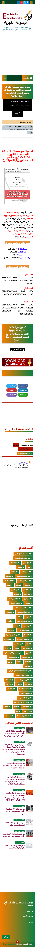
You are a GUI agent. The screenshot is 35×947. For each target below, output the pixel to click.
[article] (17, 409)
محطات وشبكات (15, 603)
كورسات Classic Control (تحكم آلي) (19, 671)
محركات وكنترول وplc (23, 621)
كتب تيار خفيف (25, 571)
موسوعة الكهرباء (8, 944)
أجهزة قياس (17, 644)
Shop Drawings (25, 693)
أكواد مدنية (27, 626)
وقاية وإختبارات (12, 657)
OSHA (7, 707)
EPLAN (27, 684)
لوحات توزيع (26, 648)
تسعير (28, 653)
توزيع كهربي (26, 562)
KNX (28, 644)
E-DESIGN (26, 707)
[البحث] (3, 2)
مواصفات (26, 109)
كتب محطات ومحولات (23, 576)
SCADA (27, 662)
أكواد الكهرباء (13, 105)
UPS (18, 662)
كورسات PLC (8, 639)
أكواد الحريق (14, 590)
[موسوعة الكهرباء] (17, 20)
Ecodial (8, 684)
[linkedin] (18, 2)
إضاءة (9, 585)
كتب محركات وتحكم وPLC (22, 558)
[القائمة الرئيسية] (4, 78)
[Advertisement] (17, 54)
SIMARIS (27, 711)
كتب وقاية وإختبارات (24, 581)
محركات (16, 594)
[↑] (17, 941)
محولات (27, 617)
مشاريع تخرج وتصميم (23, 680)
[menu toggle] (31, 2)
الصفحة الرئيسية (25, 105)
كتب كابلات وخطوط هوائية (22, 608)
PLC (19, 617)
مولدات (28, 603)
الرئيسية (26, 78)
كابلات (18, 585)
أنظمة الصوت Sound (23, 716)
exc (17, 711)
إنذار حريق (27, 599)
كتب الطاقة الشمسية (24, 612)
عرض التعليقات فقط (25, 449)
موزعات (10, 630)
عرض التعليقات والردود (24, 453)
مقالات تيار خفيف (13, 599)
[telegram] (24, 2)
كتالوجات (27, 585)
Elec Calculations (24, 689)
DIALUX (8, 680)
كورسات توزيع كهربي (24, 630)
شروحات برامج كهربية (12, 635)
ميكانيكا (20, 567)
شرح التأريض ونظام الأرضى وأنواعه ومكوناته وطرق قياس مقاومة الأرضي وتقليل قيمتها (14, 733)
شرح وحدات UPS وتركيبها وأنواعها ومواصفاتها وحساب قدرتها (15, 811)
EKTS (16, 707)
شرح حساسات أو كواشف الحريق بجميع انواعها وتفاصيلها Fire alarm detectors (14, 765)
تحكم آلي (8, 576)
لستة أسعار (26, 590)
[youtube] (21, 2)
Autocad (27, 594)
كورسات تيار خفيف (24, 698)
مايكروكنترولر (26, 657)
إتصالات (13, 571)
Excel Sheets (9, 581)
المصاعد (27, 666)
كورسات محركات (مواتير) (22, 675)
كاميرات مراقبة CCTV (23, 639)
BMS (16, 648)
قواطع (16, 626)
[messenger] (27, 2)
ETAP (18, 684)
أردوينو (10, 662)
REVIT (7, 648)
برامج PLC (9, 716)
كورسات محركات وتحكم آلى (13, 653)
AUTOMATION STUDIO (22, 702)
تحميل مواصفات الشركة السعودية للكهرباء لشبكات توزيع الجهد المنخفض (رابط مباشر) (20, 128)
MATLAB (27, 635)
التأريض (9, 621)
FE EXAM (11, 689)
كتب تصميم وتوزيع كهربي (22, 553)
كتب (29, 567)
